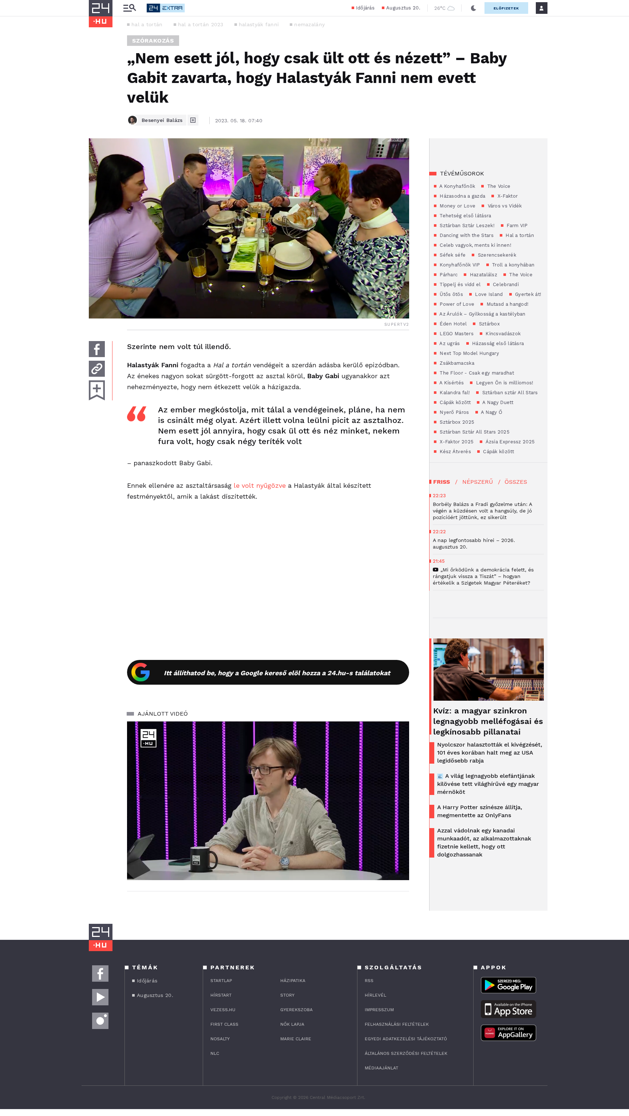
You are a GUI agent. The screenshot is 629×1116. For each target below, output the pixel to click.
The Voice (498, 186)
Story (287, 995)
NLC (214, 1053)
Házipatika (292, 980)
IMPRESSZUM (379, 1009)
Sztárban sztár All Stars (509, 392)
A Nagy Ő (491, 412)
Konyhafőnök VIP (459, 265)
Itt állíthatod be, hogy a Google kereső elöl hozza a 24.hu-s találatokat (277, 673)
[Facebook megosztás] (97, 349)
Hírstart (221, 995)
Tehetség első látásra (464, 215)
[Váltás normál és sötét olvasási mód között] (473, 8)
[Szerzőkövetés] (192, 120)
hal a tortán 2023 (200, 24)
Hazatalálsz (482, 274)
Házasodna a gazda (461, 196)
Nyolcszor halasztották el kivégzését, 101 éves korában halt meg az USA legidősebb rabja (489, 752)
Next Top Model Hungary (468, 353)
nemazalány (309, 24)
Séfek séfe (452, 255)
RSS (369, 980)
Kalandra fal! (454, 392)
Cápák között (454, 402)
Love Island (488, 294)
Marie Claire (295, 1038)
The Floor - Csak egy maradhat (476, 373)
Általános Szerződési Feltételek (406, 1053)
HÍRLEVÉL (375, 995)
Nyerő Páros (453, 412)
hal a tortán (147, 24)
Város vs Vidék (504, 206)
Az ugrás (449, 343)
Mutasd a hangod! (507, 304)
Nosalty (220, 1038)
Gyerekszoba (296, 1009)
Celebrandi (505, 284)
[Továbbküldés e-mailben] (97, 369)
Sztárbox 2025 (456, 422)
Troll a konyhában (512, 265)
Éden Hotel (452, 324)
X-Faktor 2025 (456, 441)
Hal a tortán (519, 235)
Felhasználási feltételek (397, 1024)
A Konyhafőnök (456, 186)
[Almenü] (129, 8)
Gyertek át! (528, 294)
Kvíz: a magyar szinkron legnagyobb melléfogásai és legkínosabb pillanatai (488, 721)
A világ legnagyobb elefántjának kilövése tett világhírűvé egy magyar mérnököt (488, 783)
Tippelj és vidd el (459, 284)
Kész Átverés (454, 451)
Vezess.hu (223, 1009)
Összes (516, 481)
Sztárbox (488, 324)
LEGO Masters (456, 333)
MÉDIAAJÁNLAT (381, 1068)
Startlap (221, 980)
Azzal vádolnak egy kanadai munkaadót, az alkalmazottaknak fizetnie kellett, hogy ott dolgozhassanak (484, 842)
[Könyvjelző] (97, 390)
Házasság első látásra (497, 343)
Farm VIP (516, 225)
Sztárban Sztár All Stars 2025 (474, 432)
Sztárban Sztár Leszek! (466, 225)
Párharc (448, 274)
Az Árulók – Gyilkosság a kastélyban (482, 314)
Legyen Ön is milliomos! (503, 382)
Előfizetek (506, 8)
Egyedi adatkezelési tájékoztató (406, 1038)
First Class (224, 1024)
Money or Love (456, 206)
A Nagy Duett (497, 402)
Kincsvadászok (502, 333)
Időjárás (365, 8)
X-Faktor (507, 196)
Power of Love (456, 304)
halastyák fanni (259, 24)
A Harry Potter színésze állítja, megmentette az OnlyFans (479, 811)
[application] (268, 800)
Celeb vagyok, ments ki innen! (474, 245)
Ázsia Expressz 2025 (509, 441)
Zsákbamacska (456, 363)
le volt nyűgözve (260, 485)
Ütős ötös (450, 294)
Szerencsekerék (496, 255)
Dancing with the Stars (466, 235)
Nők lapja (292, 1024)
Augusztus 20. (403, 8)
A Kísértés (451, 382)
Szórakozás (153, 40)
